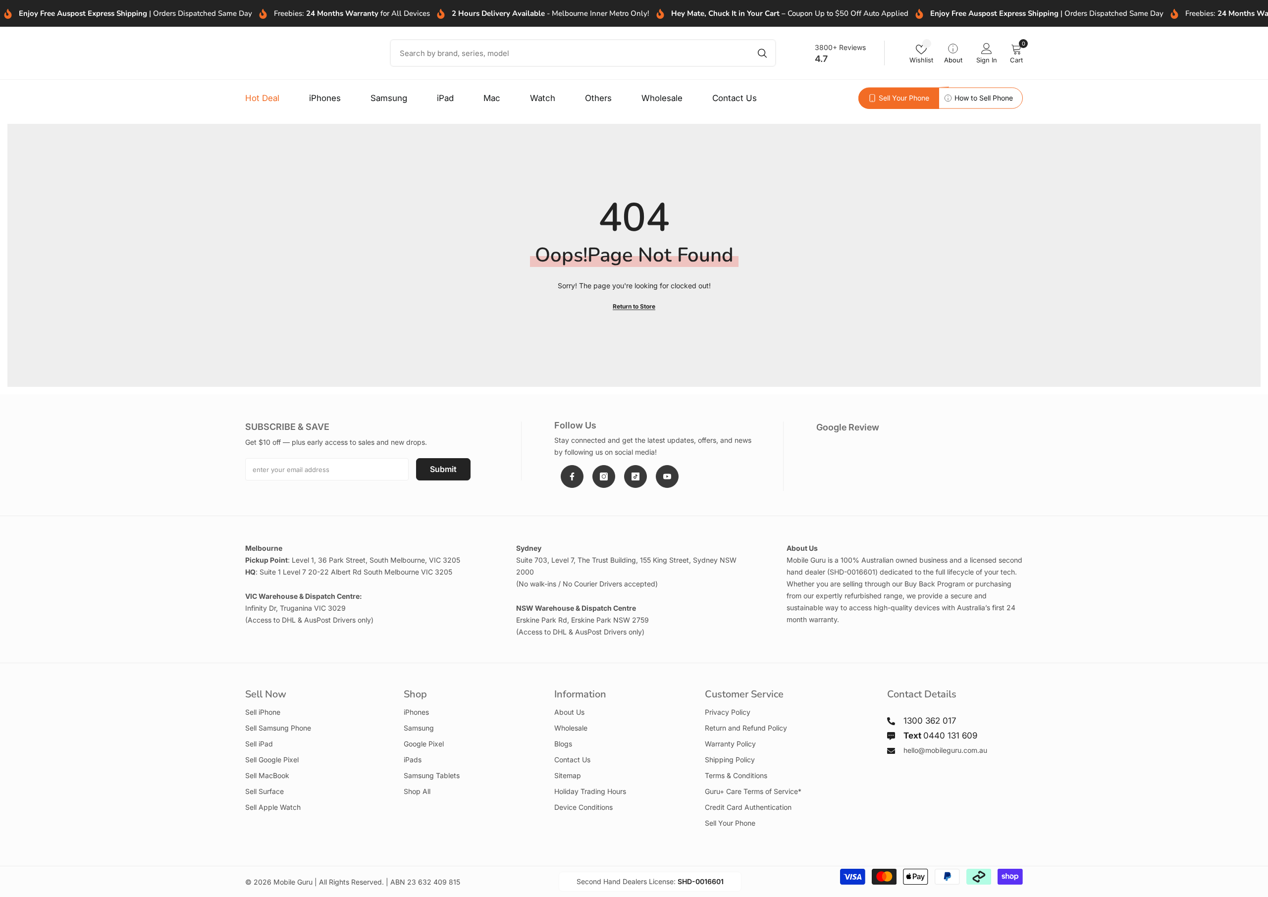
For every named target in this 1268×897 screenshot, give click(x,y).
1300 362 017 (929, 721)
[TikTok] (635, 476)
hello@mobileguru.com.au (945, 750)
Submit (443, 469)
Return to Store (634, 306)
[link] (898, 98)
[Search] (583, 53)
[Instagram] (603, 476)
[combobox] (568, 53)
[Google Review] (919, 456)
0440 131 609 (940, 735)
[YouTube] (667, 476)
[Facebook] (572, 476)
